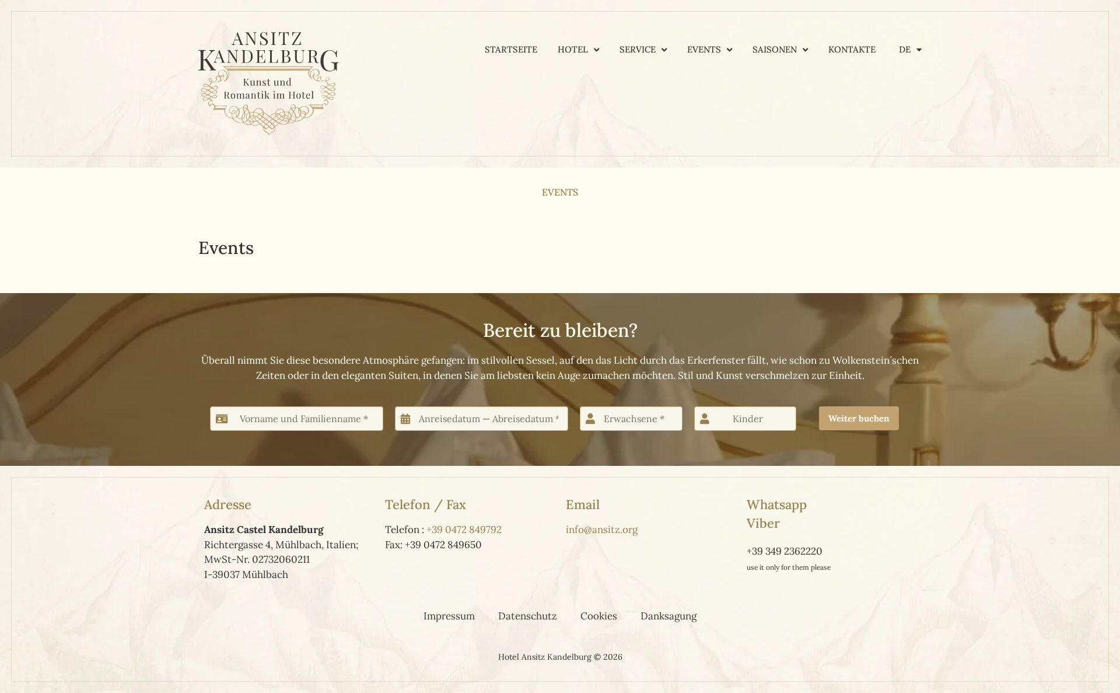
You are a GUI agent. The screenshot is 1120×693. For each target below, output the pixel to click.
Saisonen (774, 49)
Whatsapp (777, 504)
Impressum (449, 616)
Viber (763, 523)
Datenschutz (527, 616)
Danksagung (668, 616)
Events (704, 49)
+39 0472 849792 (464, 529)
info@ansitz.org (602, 529)
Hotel (573, 49)
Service (638, 49)
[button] (859, 418)
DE (905, 49)
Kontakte (852, 49)
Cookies (598, 616)
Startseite (511, 49)
